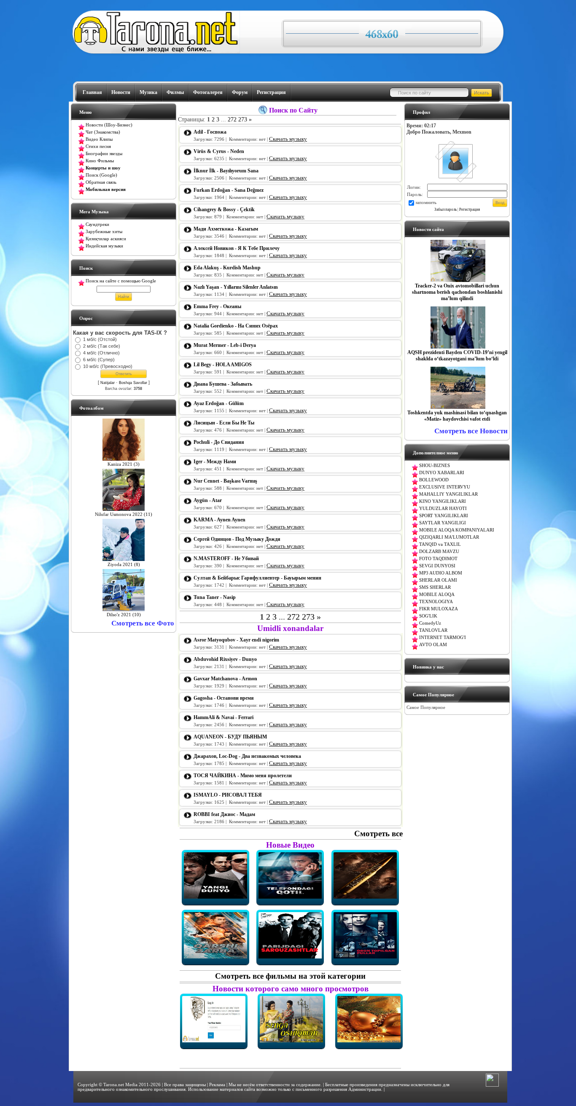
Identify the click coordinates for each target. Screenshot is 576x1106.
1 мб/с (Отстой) (100, 339)
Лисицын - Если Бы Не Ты (224, 423)
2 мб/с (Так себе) (101, 346)
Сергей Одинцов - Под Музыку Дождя (237, 539)
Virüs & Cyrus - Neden (219, 151)
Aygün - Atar (208, 500)
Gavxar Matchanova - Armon (225, 679)
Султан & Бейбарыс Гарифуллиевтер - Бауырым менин (257, 578)
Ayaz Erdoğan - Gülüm (219, 403)
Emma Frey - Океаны (217, 306)
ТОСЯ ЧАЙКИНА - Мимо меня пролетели (243, 775)
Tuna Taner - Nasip (215, 597)
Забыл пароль (445, 209)
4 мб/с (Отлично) (101, 352)
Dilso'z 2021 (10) (124, 614)
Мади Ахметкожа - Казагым (226, 229)
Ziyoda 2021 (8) (124, 564)
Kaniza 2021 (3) (124, 464)
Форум (240, 92)
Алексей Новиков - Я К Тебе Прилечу (237, 248)
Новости (120, 92)
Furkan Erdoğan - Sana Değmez (229, 190)
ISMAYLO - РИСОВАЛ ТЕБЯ (228, 795)
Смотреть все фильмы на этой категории (290, 976)
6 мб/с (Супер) (99, 359)
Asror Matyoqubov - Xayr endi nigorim (236, 640)
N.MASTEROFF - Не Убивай (226, 558)
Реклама (217, 1084)
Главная (92, 92)
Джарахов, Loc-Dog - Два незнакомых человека (247, 756)
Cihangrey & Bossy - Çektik (224, 209)
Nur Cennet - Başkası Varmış (225, 481)
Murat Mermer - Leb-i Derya (225, 345)
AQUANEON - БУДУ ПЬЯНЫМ (230, 737)
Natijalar (107, 383)
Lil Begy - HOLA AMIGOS (223, 365)
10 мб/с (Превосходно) (107, 366)
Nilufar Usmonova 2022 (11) (123, 514)
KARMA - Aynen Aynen (219, 520)
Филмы (175, 92)
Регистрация (271, 92)
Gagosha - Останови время (224, 698)
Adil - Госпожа (210, 132)
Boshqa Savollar (133, 383)
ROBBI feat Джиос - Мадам (224, 814)
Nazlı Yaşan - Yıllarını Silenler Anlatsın (236, 287)
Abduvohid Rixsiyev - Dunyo (225, 659)
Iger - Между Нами (215, 461)
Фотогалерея (208, 92)
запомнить (425, 202)
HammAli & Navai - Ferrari (223, 717)
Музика (148, 92)
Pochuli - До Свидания (219, 442)
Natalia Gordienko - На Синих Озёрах (236, 326)
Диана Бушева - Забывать (223, 384)
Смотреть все (378, 833)
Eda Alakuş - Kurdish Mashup (227, 268)
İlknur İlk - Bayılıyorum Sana (226, 171)
